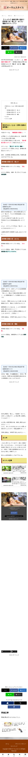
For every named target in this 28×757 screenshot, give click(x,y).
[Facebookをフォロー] (14, 706)
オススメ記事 (8, 118)
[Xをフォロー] (20, 703)
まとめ (7, 116)
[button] (18, 52)
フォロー (15, 512)
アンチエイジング (6, 651)
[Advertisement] (14, 85)
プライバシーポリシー (20, 743)
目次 (12, 103)
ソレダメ (15, 651)
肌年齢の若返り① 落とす (13, 110)
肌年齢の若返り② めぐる (13, 112)
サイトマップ (14, 746)
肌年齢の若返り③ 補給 (13, 114)
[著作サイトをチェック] (7, 703)
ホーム (7, 743)
